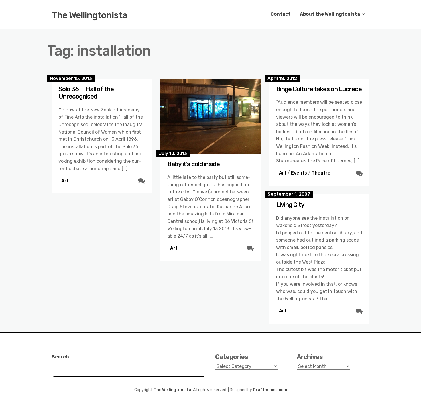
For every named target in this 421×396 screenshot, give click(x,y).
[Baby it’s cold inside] (210, 116)
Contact (280, 14)
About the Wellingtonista (330, 14)
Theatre (321, 173)
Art (65, 180)
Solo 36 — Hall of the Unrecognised (86, 92)
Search (60, 357)
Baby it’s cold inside (193, 164)
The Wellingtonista (89, 15)
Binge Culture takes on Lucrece (319, 89)
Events (299, 173)
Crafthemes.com (270, 389)
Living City (290, 205)
